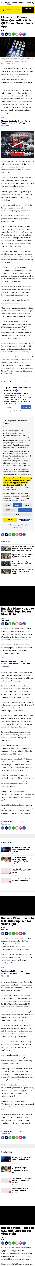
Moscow (28, 382)
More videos (6, 842)
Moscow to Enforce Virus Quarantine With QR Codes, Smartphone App (17, 22)
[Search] (30, 3)
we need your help (24, 474)
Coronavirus (19, 382)
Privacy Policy (19, 411)
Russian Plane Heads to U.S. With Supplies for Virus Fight (17, 611)
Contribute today (28, 10)
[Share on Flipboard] (20, 34)
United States (19, 821)
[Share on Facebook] (2, 34)
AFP (4, 618)
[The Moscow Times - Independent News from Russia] (13, 3)
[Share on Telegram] (9, 34)
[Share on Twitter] (6, 34)
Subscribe (26, 407)
